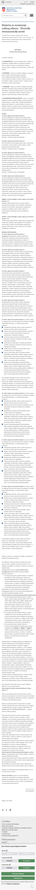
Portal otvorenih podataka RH (10, 835)
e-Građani (4, 832)
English (32, 2)
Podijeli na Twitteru (10, 810)
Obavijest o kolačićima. (13, 883)
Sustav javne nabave (7, 826)
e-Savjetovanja (6, 833)
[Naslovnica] (18, 9)
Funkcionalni (6, 858)
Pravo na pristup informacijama (10, 824)
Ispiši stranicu (3, 810)
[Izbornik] (31, 15)
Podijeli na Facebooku (6, 810)
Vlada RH (4, 842)
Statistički (5, 865)
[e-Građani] (9, 2)
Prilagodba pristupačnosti (27, 3)
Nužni (3, 850)
